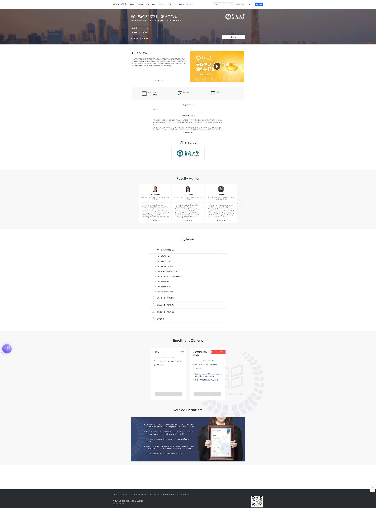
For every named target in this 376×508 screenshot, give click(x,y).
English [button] (241, 4)
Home (131, 4)
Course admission (127, 494)
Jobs (150, 494)
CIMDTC (162, 4)
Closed (233, 37)
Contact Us (144, 494)
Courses (140, 4)
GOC (169, 4)
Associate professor (221, 199)
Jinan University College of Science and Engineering (156, 197)
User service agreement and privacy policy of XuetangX (171, 494)
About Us (137, 494)
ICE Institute (179, 4)
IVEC (153, 4)
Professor (155, 199)
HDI (147, 4)
